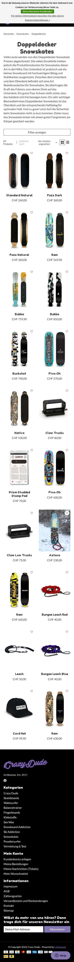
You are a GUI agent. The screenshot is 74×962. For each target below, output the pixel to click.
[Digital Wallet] (48, 952)
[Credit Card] (17, 952)
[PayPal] (6, 956)
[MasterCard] (23, 952)
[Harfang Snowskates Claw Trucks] (54, 408)
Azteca (54, 555)
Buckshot (19, 373)
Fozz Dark (54, 195)
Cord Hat (19, 733)
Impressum (10, 886)
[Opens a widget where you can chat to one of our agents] (60, 955)
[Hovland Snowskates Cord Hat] (19, 709)
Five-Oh (54, 373)
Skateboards (11, 798)
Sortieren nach (24, 142)
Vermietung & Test (15, 846)
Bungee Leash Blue (54, 674)
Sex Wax (9, 822)
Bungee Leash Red (55, 614)
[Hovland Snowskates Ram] (54, 230)
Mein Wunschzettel (16, 873)
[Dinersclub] (40, 952)
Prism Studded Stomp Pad (19, 493)
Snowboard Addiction (17, 827)
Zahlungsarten (13, 896)
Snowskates (23, 33)
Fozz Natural (19, 255)
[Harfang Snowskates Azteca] (54, 530)
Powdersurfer (12, 841)
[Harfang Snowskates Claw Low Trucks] (19, 530)
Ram (54, 255)
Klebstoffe (10, 817)
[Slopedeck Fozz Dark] (54, 171)
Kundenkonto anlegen (17, 859)
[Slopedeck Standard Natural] (19, 171)
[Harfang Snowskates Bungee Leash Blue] (54, 649)
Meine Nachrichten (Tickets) (21, 868)
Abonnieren (57, 929)
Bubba (19, 314)
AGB (7, 891)
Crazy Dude (11, 793)
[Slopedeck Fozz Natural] (19, 230)
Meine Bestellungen (16, 864)
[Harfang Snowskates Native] (19, 408)
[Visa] (29, 952)
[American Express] (34, 952)
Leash (19, 674)
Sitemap (9, 910)
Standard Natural (19, 195)
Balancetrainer (13, 807)
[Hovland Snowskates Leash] (19, 649)
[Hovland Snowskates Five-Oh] (54, 349)
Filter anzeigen (37, 132)
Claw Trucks (54, 433)
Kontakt (9, 905)
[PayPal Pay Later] (11, 956)
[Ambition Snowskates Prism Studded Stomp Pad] (19, 468)
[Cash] (6, 952)
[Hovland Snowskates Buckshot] (19, 349)
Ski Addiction (12, 831)
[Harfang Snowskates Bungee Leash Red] (54, 590)
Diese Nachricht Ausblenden (37, 11)
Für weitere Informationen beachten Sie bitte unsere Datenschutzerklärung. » (37, 18)
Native (19, 433)
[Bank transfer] (11, 952)
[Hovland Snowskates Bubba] (19, 289)
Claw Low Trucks (19, 555)
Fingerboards (12, 812)
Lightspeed (60, 947)
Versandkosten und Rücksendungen (26, 900)
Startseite (9, 33)
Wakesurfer (11, 802)
